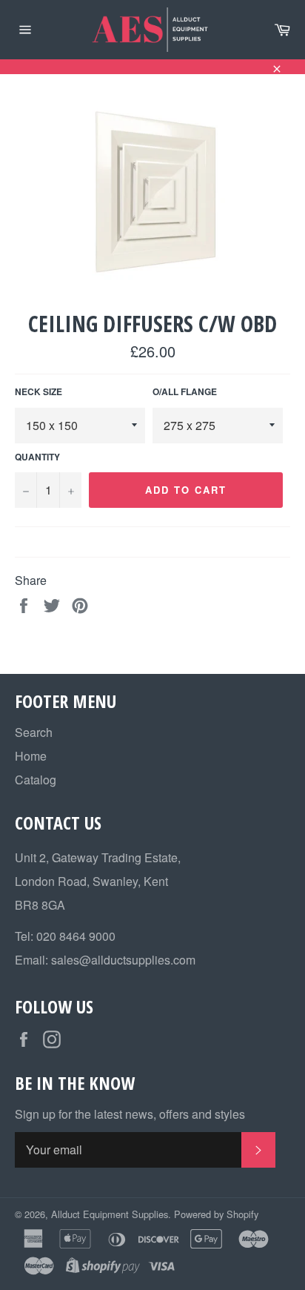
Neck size (38, 392)
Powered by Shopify (216, 1214)
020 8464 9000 (75, 936)
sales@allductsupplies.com (123, 959)
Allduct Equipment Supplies (109, 1214)
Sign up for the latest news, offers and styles (130, 1114)
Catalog (35, 779)
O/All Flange (184, 392)
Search (34, 732)
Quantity (37, 457)
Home (31, 755)
